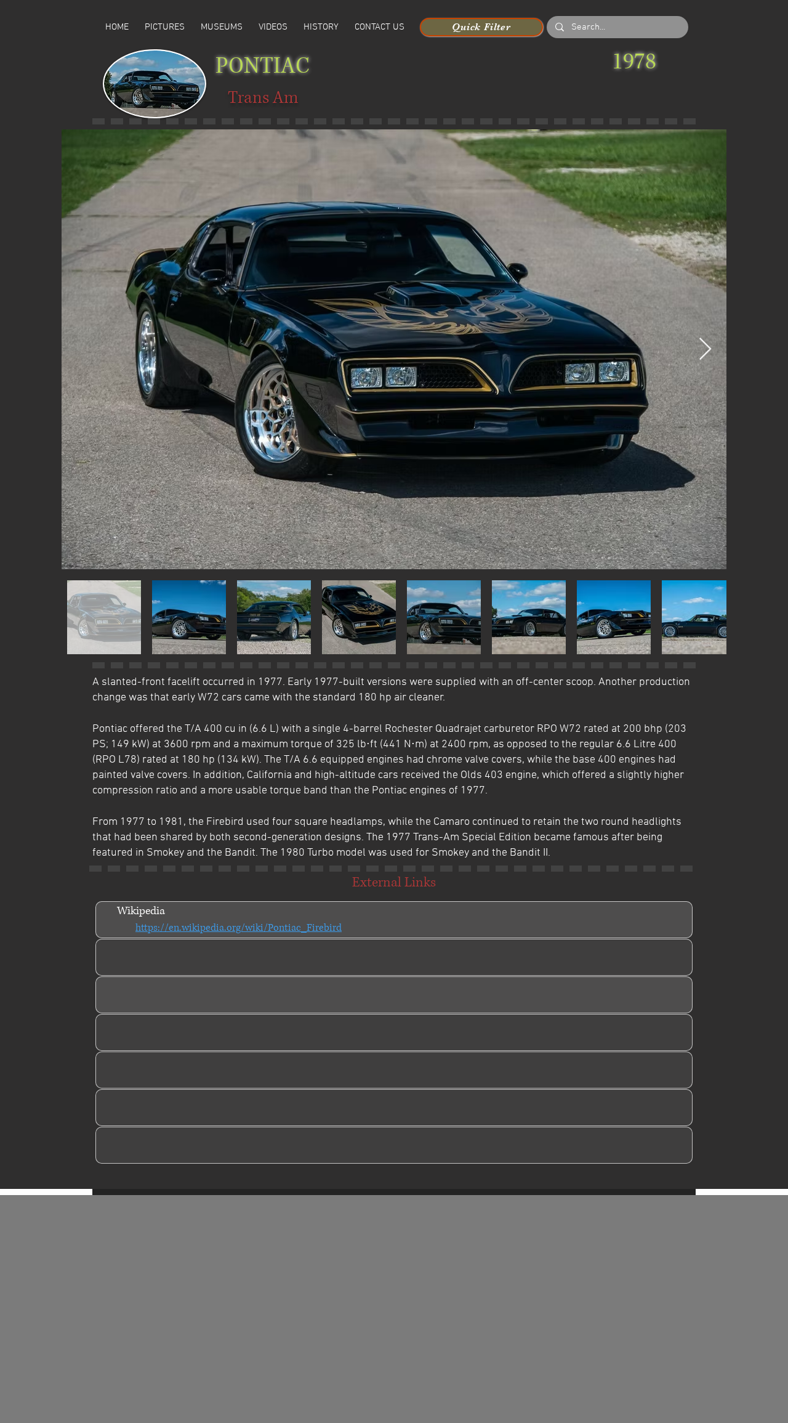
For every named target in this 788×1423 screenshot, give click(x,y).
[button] (273, 27)
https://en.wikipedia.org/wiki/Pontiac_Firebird (238, 927)
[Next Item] (705, 350)
